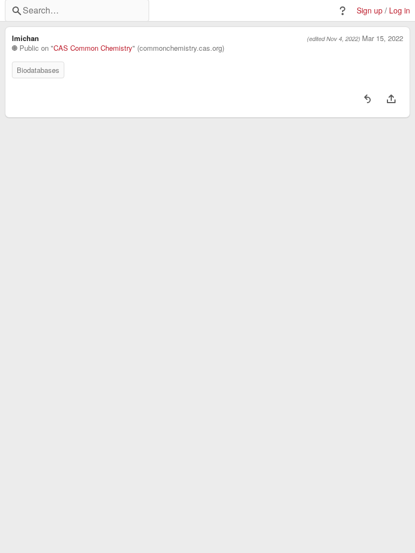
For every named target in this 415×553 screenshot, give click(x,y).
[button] (342, 11)
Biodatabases (38, 69)
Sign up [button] (370, 10)
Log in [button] (399, 10)
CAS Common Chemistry (92, 48)
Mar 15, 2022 (382, 38)
